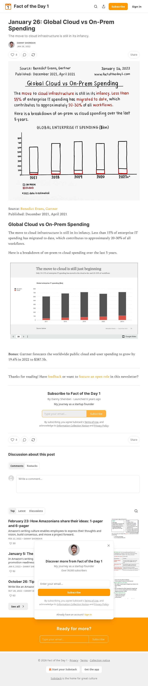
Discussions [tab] (36, 511)
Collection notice (100, 660)
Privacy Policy (101, 604)
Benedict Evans (32, 208)
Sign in (137, 6)
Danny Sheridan (26, 43)
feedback (55, 376)
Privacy (74, 660)
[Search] (95, 6)
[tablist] (24, 466)
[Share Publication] (103, 6)
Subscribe (118, 6)
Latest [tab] (22, 511)
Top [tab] (12, 511)
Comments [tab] (16, 466)
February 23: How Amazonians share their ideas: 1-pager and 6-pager (55, 523)
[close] (109, 545)
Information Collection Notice (73, 604)
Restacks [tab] (32, 466)
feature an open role (94, 376)
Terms (84, 660)
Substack (56, 678)
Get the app (91, 669)
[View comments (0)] (24, 54)
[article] (74, 532)
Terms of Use (91, 600)
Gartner (51, 208)
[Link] (3, 224)
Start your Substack (64, 669)
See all (15, 606)
